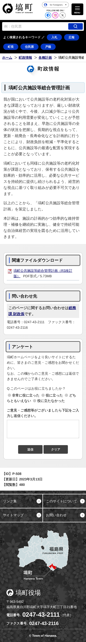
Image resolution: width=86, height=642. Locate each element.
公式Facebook (48, 15)
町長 (11, 46)
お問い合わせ (56, 515)
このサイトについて (61, 501)
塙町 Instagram (55, 15)
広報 (72, 37)
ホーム (7, 57)
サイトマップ (13, 515)
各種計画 (45, 57)
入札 (54, 37)
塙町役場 (28, 592)
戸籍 (48, 46)
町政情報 (25, 57)
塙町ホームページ (18, 8)
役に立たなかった (51, 401)
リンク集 (10, 501)
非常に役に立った (26, 395)
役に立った (54, 395)
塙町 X (62, 15)
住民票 (29, 46)
